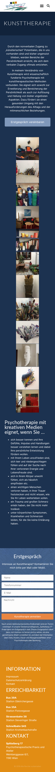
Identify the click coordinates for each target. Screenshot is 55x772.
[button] (42, 6)
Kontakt (10, 683)
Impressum (12, 676)
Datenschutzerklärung (18, 680)
